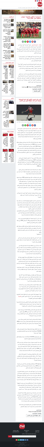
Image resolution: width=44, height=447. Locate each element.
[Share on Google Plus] (32, 42)
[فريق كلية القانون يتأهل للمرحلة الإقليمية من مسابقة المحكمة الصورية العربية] (5, 66)
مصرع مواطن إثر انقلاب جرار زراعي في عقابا (7, 21)
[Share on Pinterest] (28, 42)
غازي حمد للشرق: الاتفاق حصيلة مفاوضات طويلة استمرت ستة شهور (5, 157)
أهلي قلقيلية (37, 91)
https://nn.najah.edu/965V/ (34, 87)
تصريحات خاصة (10, 131)
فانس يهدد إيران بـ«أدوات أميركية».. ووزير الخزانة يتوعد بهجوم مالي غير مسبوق (6, 46)
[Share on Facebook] (35, 42)
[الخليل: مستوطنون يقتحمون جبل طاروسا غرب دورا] (12, 51)
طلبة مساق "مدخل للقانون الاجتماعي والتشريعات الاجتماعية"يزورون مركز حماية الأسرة (5, 88)
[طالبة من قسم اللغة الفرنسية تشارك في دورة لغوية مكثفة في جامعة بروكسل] (11, 66)
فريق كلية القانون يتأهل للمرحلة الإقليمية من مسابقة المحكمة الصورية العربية (5, 73)
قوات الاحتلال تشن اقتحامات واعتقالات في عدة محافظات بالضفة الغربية (6, 25)
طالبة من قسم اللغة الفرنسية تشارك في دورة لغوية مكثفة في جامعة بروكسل (11, 73)
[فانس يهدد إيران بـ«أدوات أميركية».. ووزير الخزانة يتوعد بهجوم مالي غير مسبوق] (12, 44)
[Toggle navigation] (35, 1)
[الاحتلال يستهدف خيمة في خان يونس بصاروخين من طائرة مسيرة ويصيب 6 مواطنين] (12, 37)
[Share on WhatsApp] (25, 42)
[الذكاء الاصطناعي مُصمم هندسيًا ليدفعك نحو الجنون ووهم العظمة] (12, 56)
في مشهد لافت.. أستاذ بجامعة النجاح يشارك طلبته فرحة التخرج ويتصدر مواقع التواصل (6, 104)
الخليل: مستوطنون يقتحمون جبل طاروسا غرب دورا (6, 52)
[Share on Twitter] (30, 42)
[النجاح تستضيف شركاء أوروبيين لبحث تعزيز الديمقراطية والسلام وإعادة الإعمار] (11, 81)
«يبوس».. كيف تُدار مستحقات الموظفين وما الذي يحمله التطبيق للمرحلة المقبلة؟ (12, 142)
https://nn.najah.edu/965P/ (34, 411)
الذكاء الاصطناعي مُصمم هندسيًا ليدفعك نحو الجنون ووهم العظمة (6, 56)
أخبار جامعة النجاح (10, 62)
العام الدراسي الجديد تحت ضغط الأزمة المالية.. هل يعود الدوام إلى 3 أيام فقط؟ (5, 141)
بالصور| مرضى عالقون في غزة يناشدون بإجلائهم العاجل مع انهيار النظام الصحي (6, 114)
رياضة (38, 7)
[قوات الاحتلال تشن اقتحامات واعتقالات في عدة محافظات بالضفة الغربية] (12, 25)
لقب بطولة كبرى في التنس (33, 416)
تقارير (12, 98)
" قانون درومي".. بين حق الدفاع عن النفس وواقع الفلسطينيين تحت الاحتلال (6, 123)
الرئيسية (41, 7)
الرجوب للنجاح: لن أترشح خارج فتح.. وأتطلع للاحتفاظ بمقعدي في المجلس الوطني (11, 157)
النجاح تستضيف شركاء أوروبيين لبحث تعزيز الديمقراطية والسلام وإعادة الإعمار (11, 89)
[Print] (23, 42)
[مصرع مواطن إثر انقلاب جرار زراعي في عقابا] (12, 20)
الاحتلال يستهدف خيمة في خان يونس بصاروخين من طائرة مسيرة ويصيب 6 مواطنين (6, 39)
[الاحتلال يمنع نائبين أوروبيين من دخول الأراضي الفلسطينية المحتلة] (12, 30)
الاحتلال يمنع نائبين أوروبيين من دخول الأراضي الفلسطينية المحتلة (6, 32)
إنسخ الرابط (24, 87)
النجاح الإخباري (40, 4)
